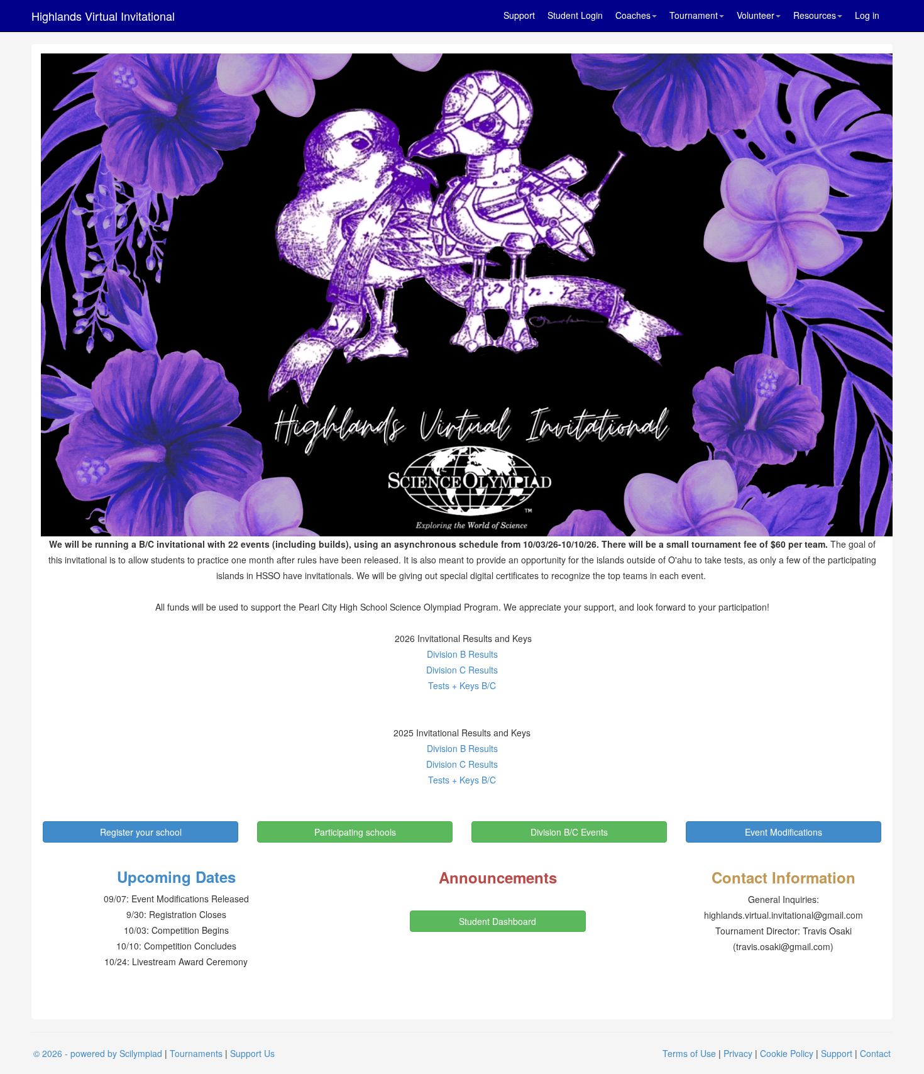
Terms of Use (689, 1053)
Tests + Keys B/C (462, 685)
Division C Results (462, 669)
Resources (814, 15)
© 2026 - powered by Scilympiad (97, 1053)
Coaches (633, 15)
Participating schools (355, 832)
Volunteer (755, 15)
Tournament (693, 15)
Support (519, 15)
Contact (875, 1053)
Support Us (252, 1053)
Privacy (737, 1053)
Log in (867, 15)
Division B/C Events (569, 832)
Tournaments (196, 1053)
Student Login (575, 15)
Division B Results (462, 654)
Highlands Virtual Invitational (103, 16)
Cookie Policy (786, 1053)
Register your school (141, 832)
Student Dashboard (497, 921)
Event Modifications (783, 832)
